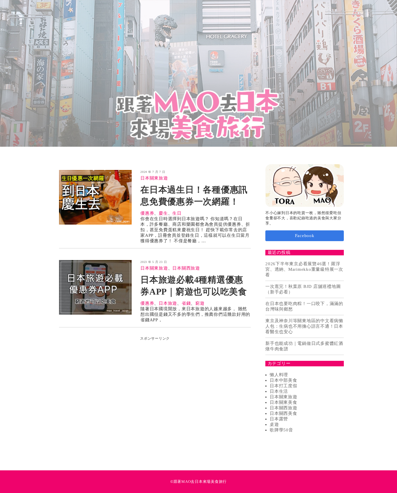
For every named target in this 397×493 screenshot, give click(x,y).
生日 (177, 213)
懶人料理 (279, 375)
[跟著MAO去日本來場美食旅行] (198, 73)
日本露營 (279, 419)
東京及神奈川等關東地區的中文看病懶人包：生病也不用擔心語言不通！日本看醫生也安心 (304, 326)
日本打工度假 (283, 386)
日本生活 (279, 391)
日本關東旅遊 (154, 178)
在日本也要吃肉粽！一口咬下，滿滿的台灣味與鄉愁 (304, 307)
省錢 (186, 303)
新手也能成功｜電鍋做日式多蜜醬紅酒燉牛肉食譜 (304, 346)
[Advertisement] (155, 381)
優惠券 (147, 213)
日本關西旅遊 (186, 268)
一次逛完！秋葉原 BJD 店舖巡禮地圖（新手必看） (303, 289)
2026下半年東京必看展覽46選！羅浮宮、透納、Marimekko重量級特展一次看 (304, 269)
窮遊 (200, 303)
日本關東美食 (283, 402)
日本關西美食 (283, 413)
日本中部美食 (283, 380)
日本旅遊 (168, 303)
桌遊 (274, 424)
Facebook (304, 236)
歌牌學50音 (281, 430)
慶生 (163, 213)
